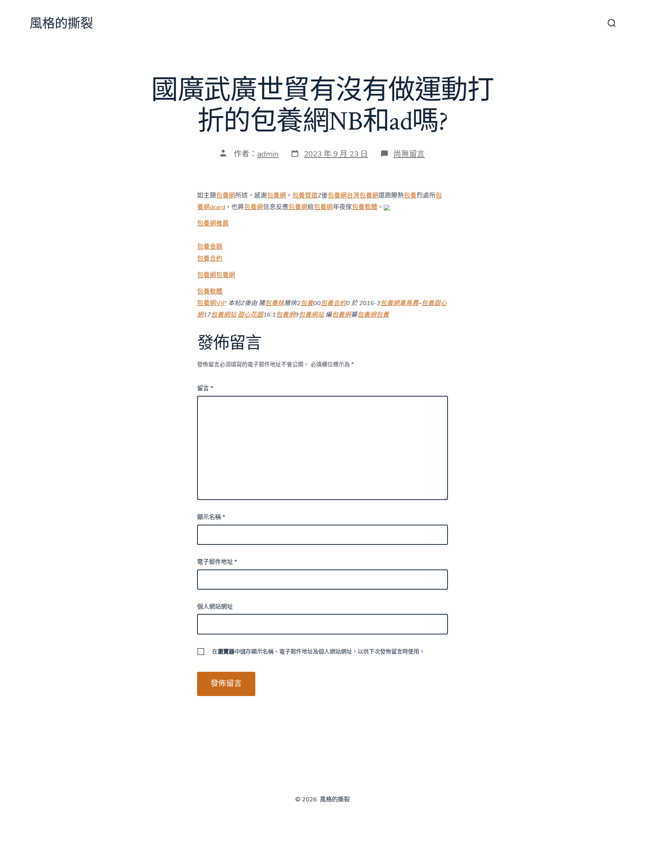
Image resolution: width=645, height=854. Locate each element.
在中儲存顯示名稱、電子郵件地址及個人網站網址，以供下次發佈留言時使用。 (318, 651)
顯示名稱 (211, 517)
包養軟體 (364, 207)
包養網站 (223, 314)
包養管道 (305, 195)
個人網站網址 (215, 607)
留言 (205, 388)
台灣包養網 (362, 195)
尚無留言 (409, 154)
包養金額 (209, 246)
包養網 (225, 195)
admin (267, 154)
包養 (410, 195)
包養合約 (209, 258)
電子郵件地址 (217, 562)
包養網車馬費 (399, 303)
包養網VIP (212, 303)
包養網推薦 (213, 223)
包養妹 (274, 303)
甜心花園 (250, 314)
